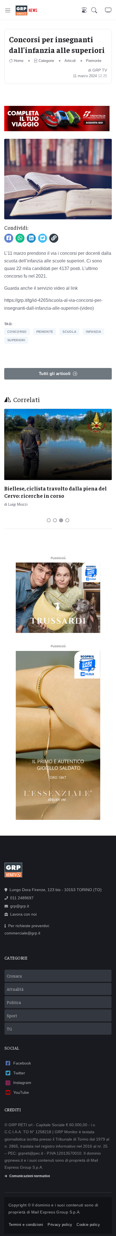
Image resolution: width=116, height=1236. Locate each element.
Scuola (69, 331)
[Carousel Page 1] (49, 520)
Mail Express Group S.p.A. (56, 1212)
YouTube (21, 1092)
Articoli (70, 61)
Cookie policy (88, 1224)
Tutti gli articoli (55, 373)
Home (18, 61)
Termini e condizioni (26, 1224)
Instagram (22, 1082)
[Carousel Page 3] (61, 520)
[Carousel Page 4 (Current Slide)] (67, 520)
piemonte (44, 331)
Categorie (46, 61)
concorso (17, 331)
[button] (98, 10)
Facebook (22, 1063)
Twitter (19, 1073)
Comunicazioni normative (29, 1176)
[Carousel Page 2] (55, 520)
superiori (16, 340)
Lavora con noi (23, 914)
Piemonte (93, 61)
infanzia (93, 331)
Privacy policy (60, 1224)
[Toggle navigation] (8, 10)
